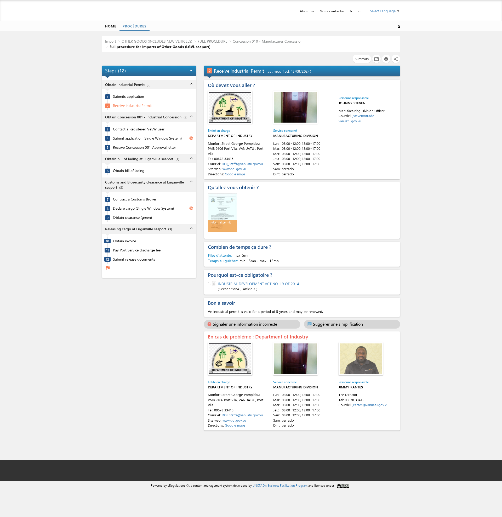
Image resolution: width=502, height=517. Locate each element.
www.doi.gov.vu (234, 168)
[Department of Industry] (230, 107)
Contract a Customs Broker (134, 199)
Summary (362, 58)
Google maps (235, 174)
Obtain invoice (124, 241)
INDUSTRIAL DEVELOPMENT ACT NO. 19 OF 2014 (258, 283)
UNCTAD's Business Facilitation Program (280, 485)
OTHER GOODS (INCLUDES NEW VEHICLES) (157, 41)
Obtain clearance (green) (132, 217)
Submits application (128, 96)
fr (351, 11)
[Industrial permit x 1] (222, 212)
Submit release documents (134, 259)
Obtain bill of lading (128, 170)
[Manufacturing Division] (295, 107)
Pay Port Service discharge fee (137, 250)
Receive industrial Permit (132, 105)
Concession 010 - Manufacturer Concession (268, 41)
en (360, 11)
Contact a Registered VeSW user (138, 129)
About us (307, 11)
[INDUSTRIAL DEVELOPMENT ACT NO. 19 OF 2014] (213, 283)
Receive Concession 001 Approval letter (144, 147)
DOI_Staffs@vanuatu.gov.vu (242, 164)
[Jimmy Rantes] (361, 358)
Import (110, 41)
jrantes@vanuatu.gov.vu (370, 405)
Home (110, 26)
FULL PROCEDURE (212, 41)
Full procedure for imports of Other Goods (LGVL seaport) (160, 46)
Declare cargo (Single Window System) (143, 208)
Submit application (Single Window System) (147, 138)
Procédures (134, 26)
